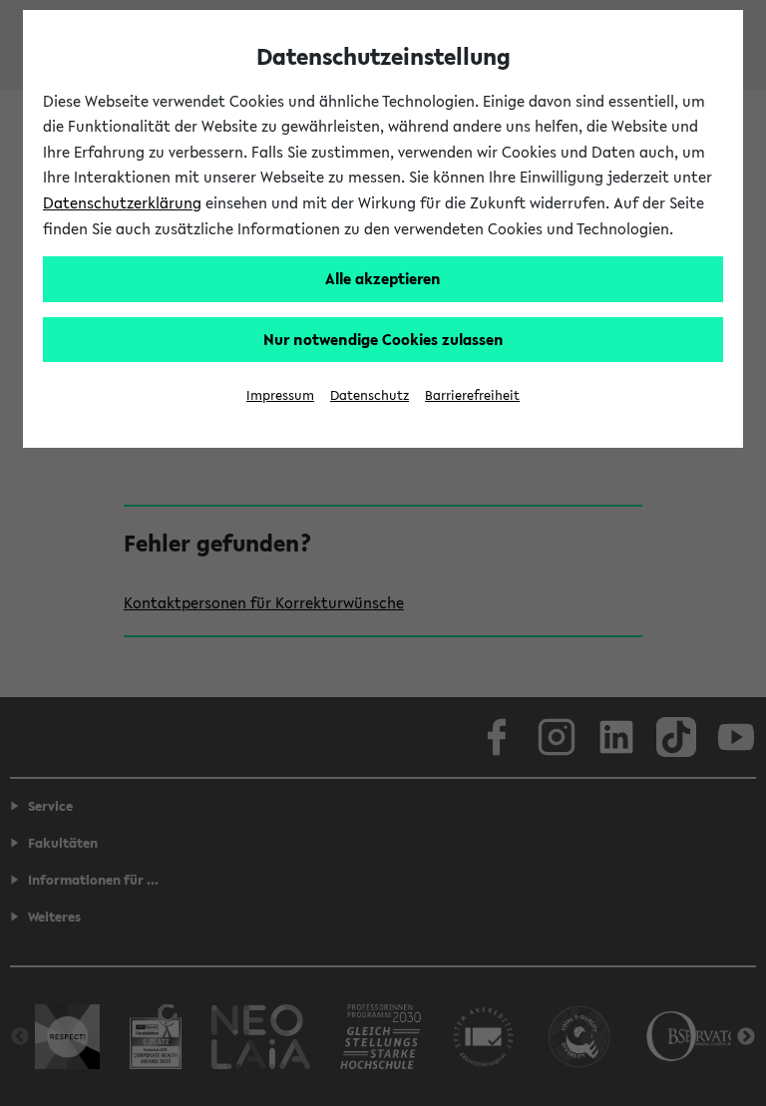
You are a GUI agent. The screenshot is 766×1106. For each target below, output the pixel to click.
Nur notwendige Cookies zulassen (383, 339)
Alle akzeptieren (383, 278)
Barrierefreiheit (472, 395)
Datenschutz (369, 395)
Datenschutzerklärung (122, 202)
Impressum (280, 395)
